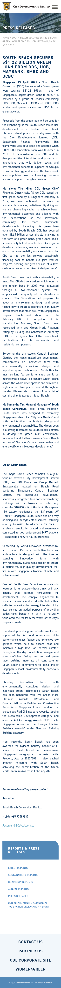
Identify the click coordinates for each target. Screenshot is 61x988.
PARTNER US (31, 951)
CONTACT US (30, 942)
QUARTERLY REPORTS (20, 882)
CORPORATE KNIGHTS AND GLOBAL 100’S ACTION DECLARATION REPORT (28, 904)
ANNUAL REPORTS (18, 889)
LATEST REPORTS (18, 868)
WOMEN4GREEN (31, 969)
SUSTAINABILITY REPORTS (23, 875)
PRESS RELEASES (18, 896)
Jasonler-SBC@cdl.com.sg (18, 826)
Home (5, 37)
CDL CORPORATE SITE (30, 960)
